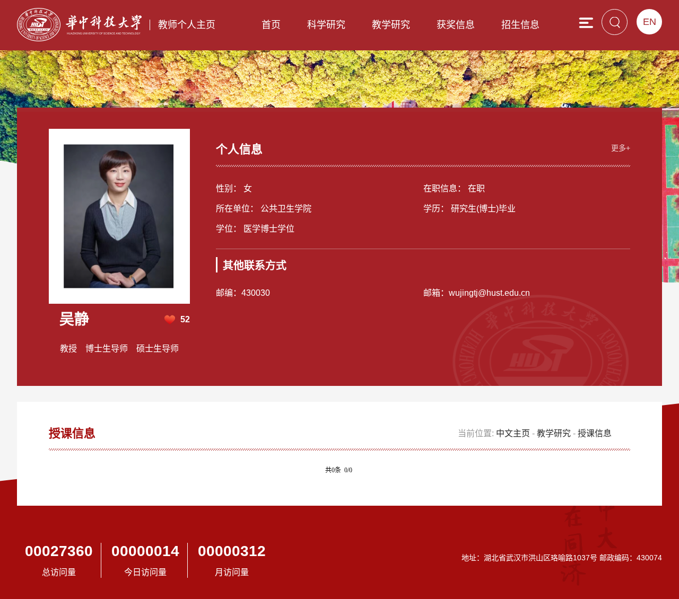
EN (649, 21)
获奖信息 (456, 25)
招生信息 (520, 25)
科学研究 (326, 25)
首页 (271, 25)
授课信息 (595, 433)
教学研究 (391, 25)
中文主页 (513, 433)
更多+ (620, 148)
